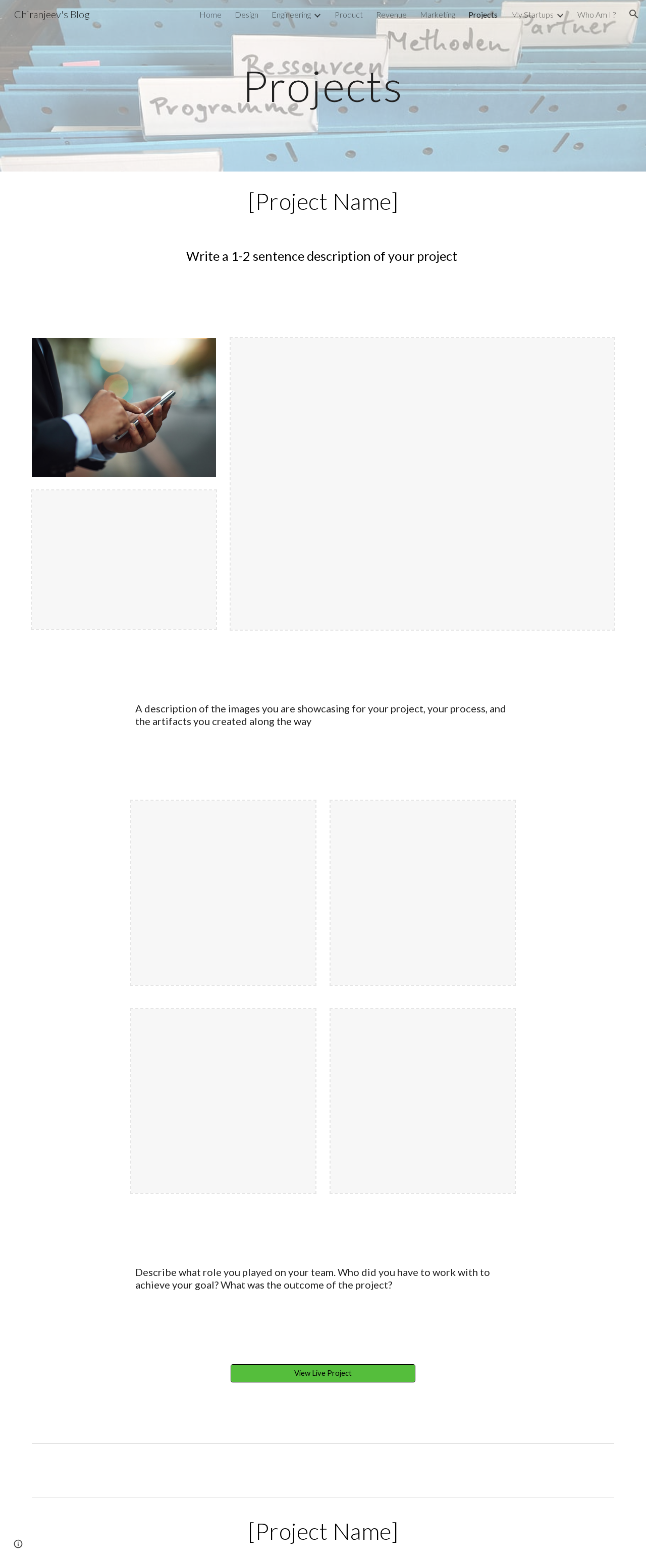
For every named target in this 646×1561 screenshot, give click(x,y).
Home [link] (210, 14)
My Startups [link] (532, 14)
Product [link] (349, 14)
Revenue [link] (391, 14)
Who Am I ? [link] (596, 14)
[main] (323, 85)
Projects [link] (483, 14)
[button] (634, 14)
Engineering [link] (291, 14)
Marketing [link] (437, 14)
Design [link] (246, 14)
